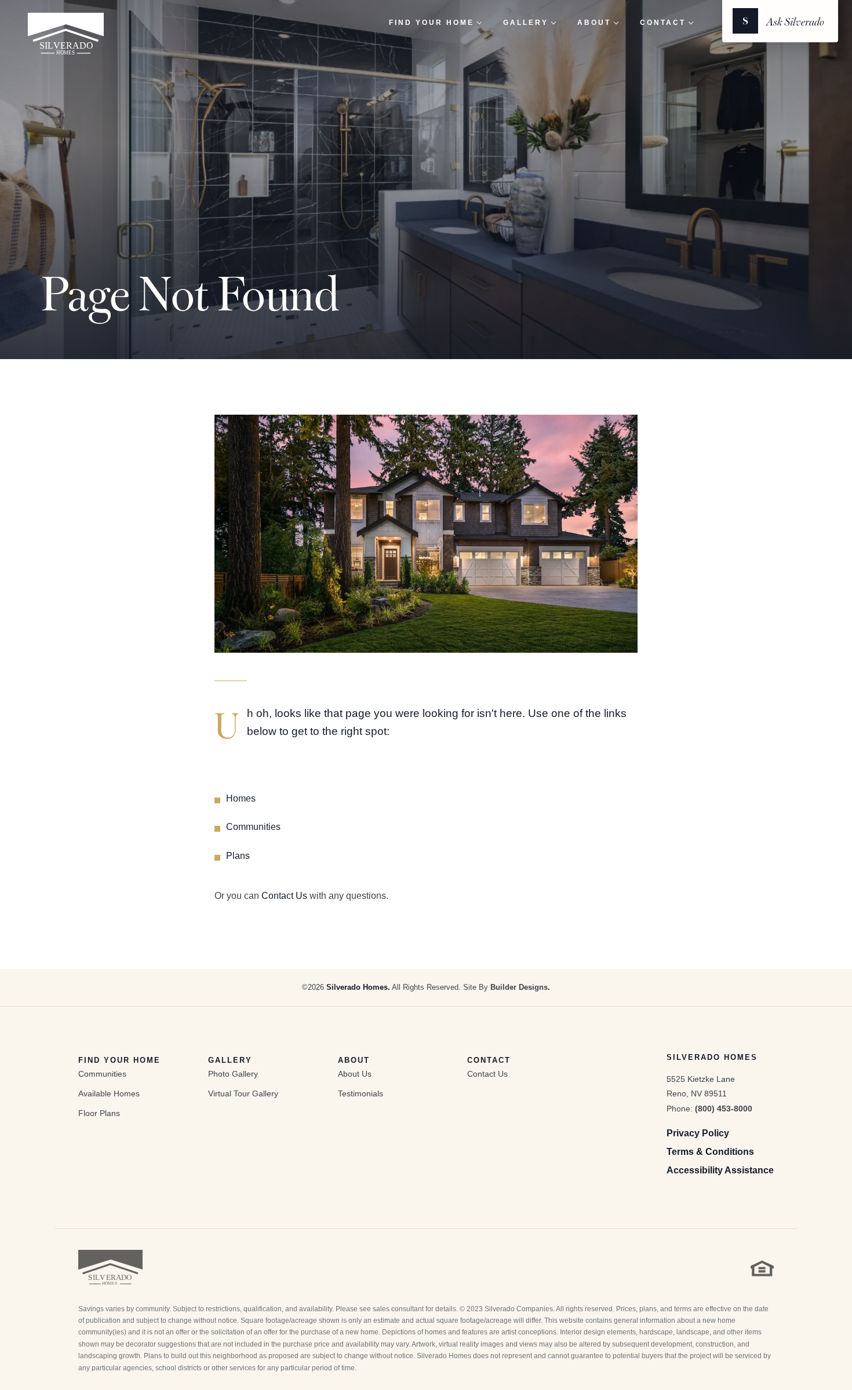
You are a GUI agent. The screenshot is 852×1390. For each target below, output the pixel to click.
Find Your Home (119, 1060)
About (354, 1060)
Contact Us (284, 896)
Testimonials (360, 1093)
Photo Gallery (233, 1073)
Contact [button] (663, 23)
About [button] (594, 23)
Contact (489, 1060)
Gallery (230, 1060)
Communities (253, 827)
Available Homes (109, 1093)
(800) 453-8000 (723, 1108)
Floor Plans (99, 1113)
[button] (780, 21)
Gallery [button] (525, 23)
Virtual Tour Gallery (243, 1093)
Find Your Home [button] (431, 23)
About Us (355, 1073)
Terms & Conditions (710, 1152)
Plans (238, 856)
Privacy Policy (698, 1133)
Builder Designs (519, 987)
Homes (241, 798)
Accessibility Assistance (720, 1170)
